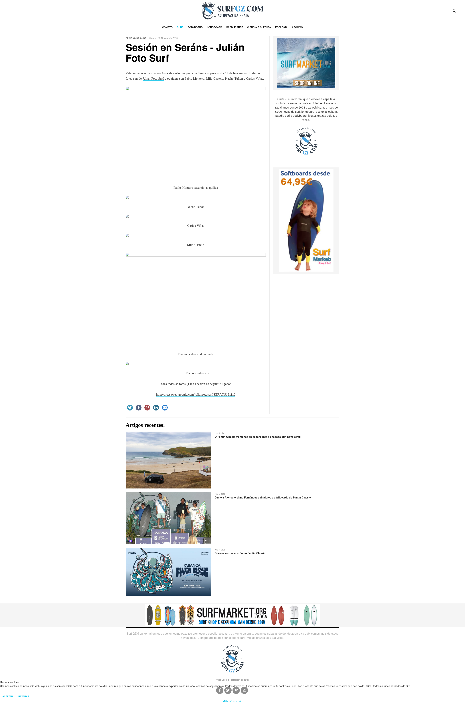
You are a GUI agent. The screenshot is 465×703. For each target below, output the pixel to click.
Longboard (214, 27)
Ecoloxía (281, 27)
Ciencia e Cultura (259, 27)
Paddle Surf (234, 27)
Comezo (167, 27)
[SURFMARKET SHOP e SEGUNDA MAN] (232, 615)
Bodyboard (195, 27)
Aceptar (7, 696)
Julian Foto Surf (153, 78)
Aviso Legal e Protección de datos (232, 679)
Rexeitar (23, 696)
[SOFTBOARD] (306, 220)
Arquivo (297, 27)
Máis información (232, 701)
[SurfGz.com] (232, 10)
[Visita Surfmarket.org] (306, 63)
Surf (180, 27)
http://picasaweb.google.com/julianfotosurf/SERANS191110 (195, 394)
